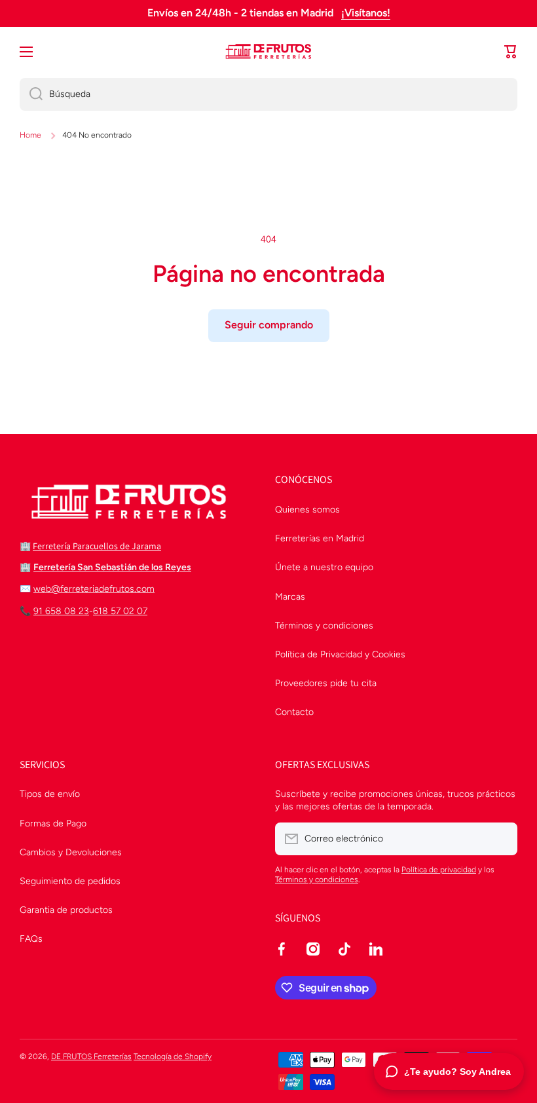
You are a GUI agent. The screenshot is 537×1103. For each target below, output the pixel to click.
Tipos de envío (50, 794)
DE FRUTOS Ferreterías (91, 1056)
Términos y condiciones (324, 625)
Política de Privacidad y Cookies (340, 654)
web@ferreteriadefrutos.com (94, 588)
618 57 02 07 (120, 611)
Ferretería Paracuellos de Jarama (97, 546)
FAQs (31, 938)
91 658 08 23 (61, 611)
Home (30, 135)
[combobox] (268, 94)
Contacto (294, 712)
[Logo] (268, 51)
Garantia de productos (66, 910)
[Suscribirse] (501, 838)
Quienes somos (307, 509)
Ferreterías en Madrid (319, 538)
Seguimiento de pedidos (70, 881)
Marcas (290, 596)
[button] (510, 51)
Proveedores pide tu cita (326, 683)
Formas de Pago (53, 823)
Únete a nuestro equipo (324, 567)
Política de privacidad (438, 869)
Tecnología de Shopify (173, 1056)
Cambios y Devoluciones (71, 852)
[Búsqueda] (31, 94)
